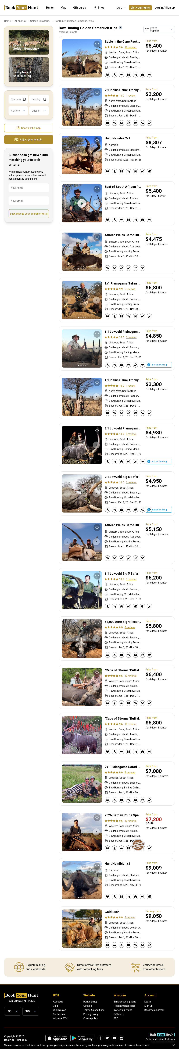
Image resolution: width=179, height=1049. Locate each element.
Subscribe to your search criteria (29, 213)
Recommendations (124, 1005)
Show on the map (31, 128)
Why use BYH (60, 1018)
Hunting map (90, 1001)
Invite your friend (123, 1010)
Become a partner (154, 1010)
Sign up (170, 7)
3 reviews (131, 337)
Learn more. (142, 1045)
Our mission (59, 1010)
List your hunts (140, 7)
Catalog (87, 1005)
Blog (55, 1005)
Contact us (59, 1014)
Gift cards (119, 1014)
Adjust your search (31, 139)
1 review (130, 95)
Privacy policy (90, 1014)
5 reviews (130, 289)
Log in (159, 7)
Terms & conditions (94, 1010)
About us (58, 1001)
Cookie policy (90, 1018)
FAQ (116, 1018)
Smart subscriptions (125, 1001)
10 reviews (131, 47)
